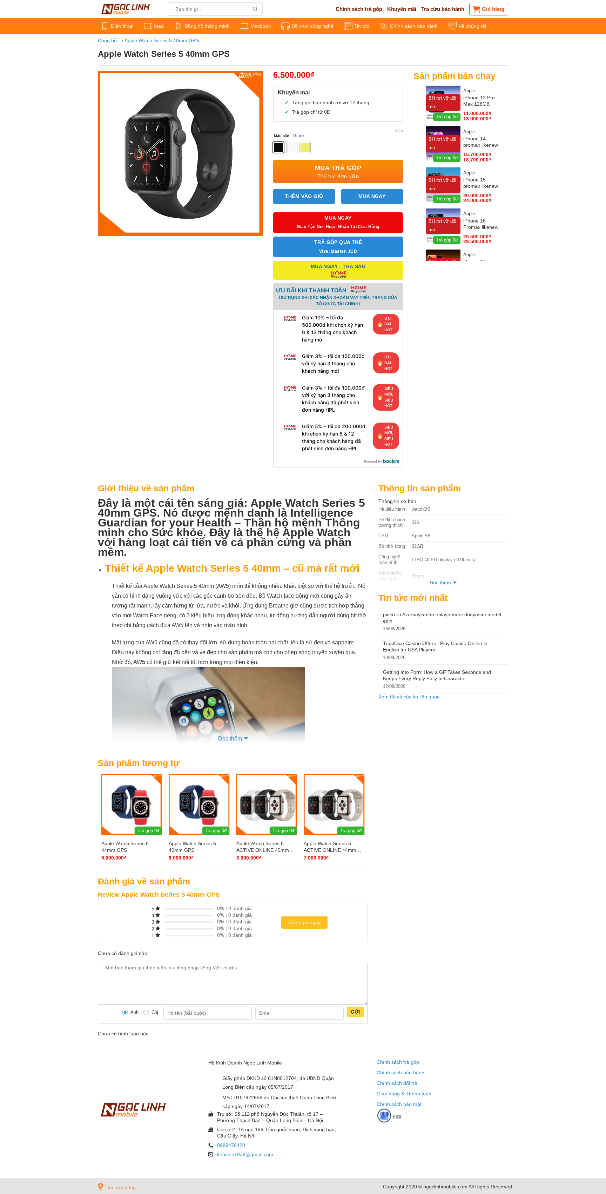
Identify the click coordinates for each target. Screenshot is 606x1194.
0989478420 (231, 1145)
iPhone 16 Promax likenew (480, 224)
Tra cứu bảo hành (442, 9)
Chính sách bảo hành (400, 1072)
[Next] (361, 818)
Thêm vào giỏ (304, 196)
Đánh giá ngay (304, 922)
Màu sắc (281, 136)
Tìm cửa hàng (119, 1187)
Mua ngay (371, 196)
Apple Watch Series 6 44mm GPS (125, 847)
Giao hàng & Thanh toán (404, 1093)
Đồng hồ (107, 40)
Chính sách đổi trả (397, 1083)
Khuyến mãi (401, 9)
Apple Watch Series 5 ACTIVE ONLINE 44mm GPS (330, 847)
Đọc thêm (230, 739)
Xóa (399, 131)
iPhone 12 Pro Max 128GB (479, 101)
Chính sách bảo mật (399, 1104)
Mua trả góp (338, 171)
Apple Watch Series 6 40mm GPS (192, 847)
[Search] (255, 9)
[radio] (278, 147)
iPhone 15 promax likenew (480, 183)
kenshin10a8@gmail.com (245, 1154)
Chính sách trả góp (359, 9)
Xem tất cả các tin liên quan (409, 696)
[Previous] (104, 818)
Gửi (356, 1012)
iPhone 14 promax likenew (480, 142)
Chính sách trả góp (398, 1062)
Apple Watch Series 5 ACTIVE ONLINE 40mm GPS (262, 847)
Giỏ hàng (493, 9)
